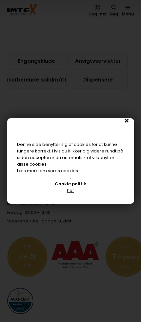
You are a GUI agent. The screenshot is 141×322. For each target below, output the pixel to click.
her (70, 190)
